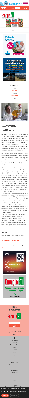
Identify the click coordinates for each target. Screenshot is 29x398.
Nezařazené (14, 95)
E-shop (14, 347)
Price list (14, 375)
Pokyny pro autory (14, 360)
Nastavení (13, 395)
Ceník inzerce (15, 372)
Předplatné (14, 342)
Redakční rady (14, 362)
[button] (14, 325)
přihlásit (3, 248)
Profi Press (14, 90)
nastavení (3, 392)
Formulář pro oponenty (14, 364)
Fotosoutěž (14, 349)
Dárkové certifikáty (14, 344)
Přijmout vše (5, 395)
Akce (14, 352)
